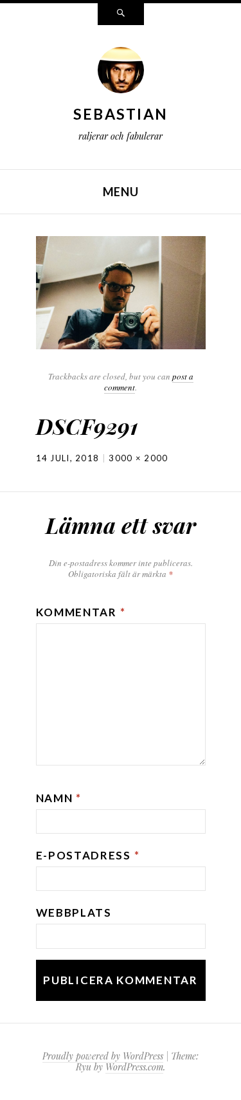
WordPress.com (134, 1067)
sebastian (120, 114)
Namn (59, 798)
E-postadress (88, 855)
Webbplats (74, 912)
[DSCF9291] (121, 291)
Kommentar (81, 612)
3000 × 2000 (138, 458)
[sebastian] (121, 73)
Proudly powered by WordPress (102, 1056)
